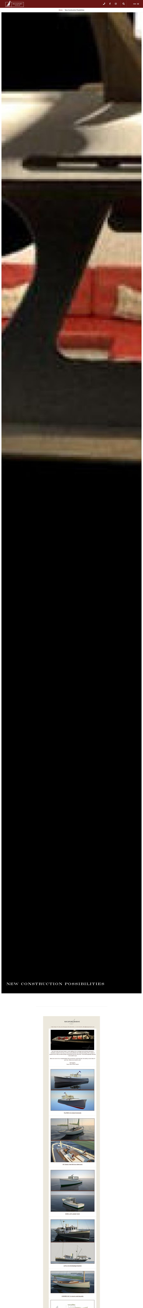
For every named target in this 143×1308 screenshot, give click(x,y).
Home (61, 10)
